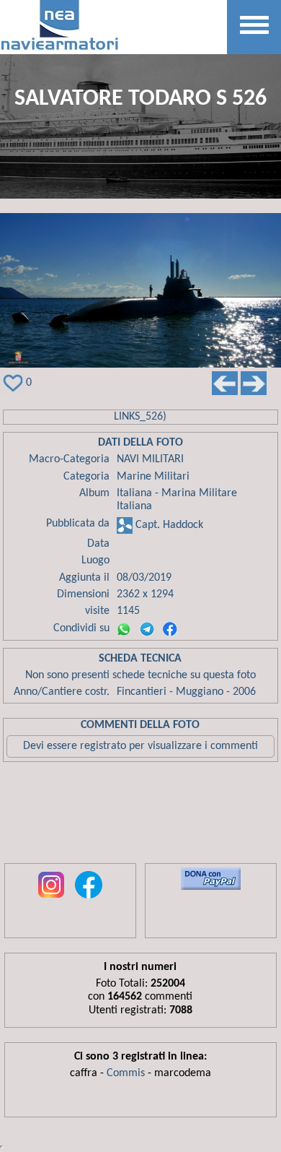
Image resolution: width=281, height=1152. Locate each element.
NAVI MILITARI (150, 459)
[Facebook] (170, 629)
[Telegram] (147, 629)
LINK (124, 417)
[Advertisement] (140, 816)
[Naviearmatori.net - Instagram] (51, 899)
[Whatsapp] (124, 629)
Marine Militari (153, 476)
